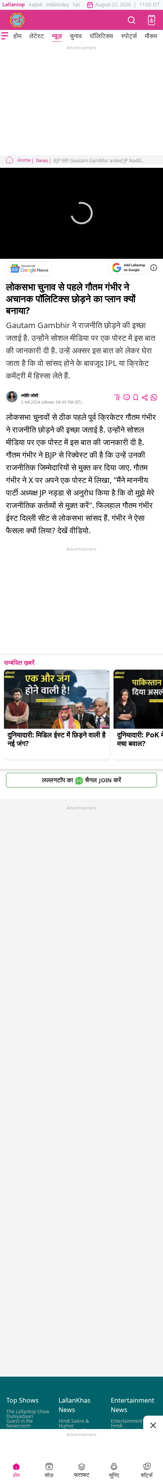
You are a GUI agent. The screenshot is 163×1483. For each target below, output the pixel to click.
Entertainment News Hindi (133, 1423)
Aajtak (35, 4)
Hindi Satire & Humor (74, 1423)
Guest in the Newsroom (19, 1423)
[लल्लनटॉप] (17, 20)
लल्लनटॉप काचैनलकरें (81, 780)
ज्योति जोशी (29, 395)
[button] (151, 20)
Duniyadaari (19, 1416)
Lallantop (13, 4)
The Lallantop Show (27, 1411)
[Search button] (132, 20)
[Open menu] (4, 36)
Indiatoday (57, 4)
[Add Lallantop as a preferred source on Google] (129, 268)
